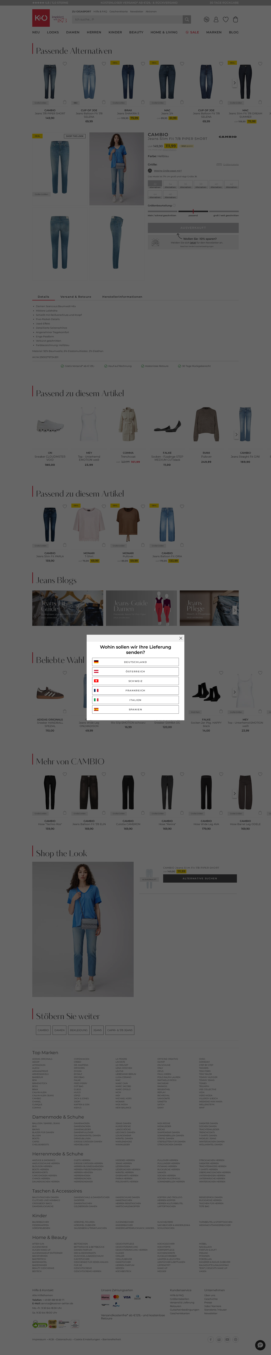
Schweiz (135, 681)
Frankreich (135, 690)
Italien (135, 700)
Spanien (135, 709)
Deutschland (135, 662)
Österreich (135, 671)
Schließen (180, 638)
